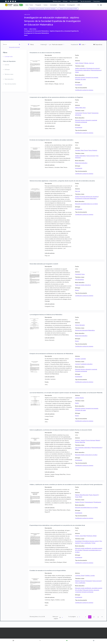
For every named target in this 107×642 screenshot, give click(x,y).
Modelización (97, 502)
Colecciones (96, 1)
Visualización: (75, 44)
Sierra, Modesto (93, 150)
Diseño (77, 403)
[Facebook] (8, 1)
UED (78, 5)
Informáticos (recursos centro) (90, 541)
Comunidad (53, 5)
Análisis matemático (80, 68)
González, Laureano (80, 358)
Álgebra (77, 196)
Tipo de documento (85, 1)
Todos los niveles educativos (83, 285)
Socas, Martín (78, 496)
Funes (31, 5)
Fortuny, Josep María (80, 535)
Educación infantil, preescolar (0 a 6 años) (86, 454)
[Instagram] (10, 1)
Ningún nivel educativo (81, 163)
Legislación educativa (86, 364)
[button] (85, 616)
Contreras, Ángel (79, 575)
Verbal (77, 72)
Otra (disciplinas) (79, 279)
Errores (85, 113)
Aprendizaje (78, 541)
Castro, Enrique (79, 63)
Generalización (89, 502)
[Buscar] (98, 5)
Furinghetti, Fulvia (80, 274)
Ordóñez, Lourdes (90, 575)
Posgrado (38, 5)
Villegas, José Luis (89, 63)
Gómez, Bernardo (80, 325)
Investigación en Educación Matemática (85, 198)
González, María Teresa (81, 150)
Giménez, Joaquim (80, 440)
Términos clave (57, 1)
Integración (89, 581)
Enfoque (65, 1)
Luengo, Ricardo (79, 397)
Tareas (77, 449)
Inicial (89, 113)
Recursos (62, 5)
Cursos (46, 5)
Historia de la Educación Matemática (85, 330)
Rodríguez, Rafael (92, 535)
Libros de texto (91, 155)
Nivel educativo (74, 1)
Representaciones (96, 70)
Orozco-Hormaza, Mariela (93, 440)
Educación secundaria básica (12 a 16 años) (86, 203)
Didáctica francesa (80, 581)
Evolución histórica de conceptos (89, 196)
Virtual (93, 543)
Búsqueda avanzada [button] (14, 47)
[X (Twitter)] (6, 1)
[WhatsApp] (15, 1)
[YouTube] (13, 1)
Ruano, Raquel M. (93, 495)
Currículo (77, 364)
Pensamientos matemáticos (82, 70)
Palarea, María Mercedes (81, 495)
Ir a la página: (72, 616)
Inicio (27, 5)
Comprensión (78, 113)
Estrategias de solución (93, 68)
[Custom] (13, 640)
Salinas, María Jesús (80, 107)
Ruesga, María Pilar (80, 442)
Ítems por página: (55, 617)
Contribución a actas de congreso (84, 90)
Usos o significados (86, 543)
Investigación (71, 5)
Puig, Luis (77, 191)
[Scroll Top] (93, 640)
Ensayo (77, 290)
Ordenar (42, 44)
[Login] (101, 5)
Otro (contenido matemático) (83, 447)
